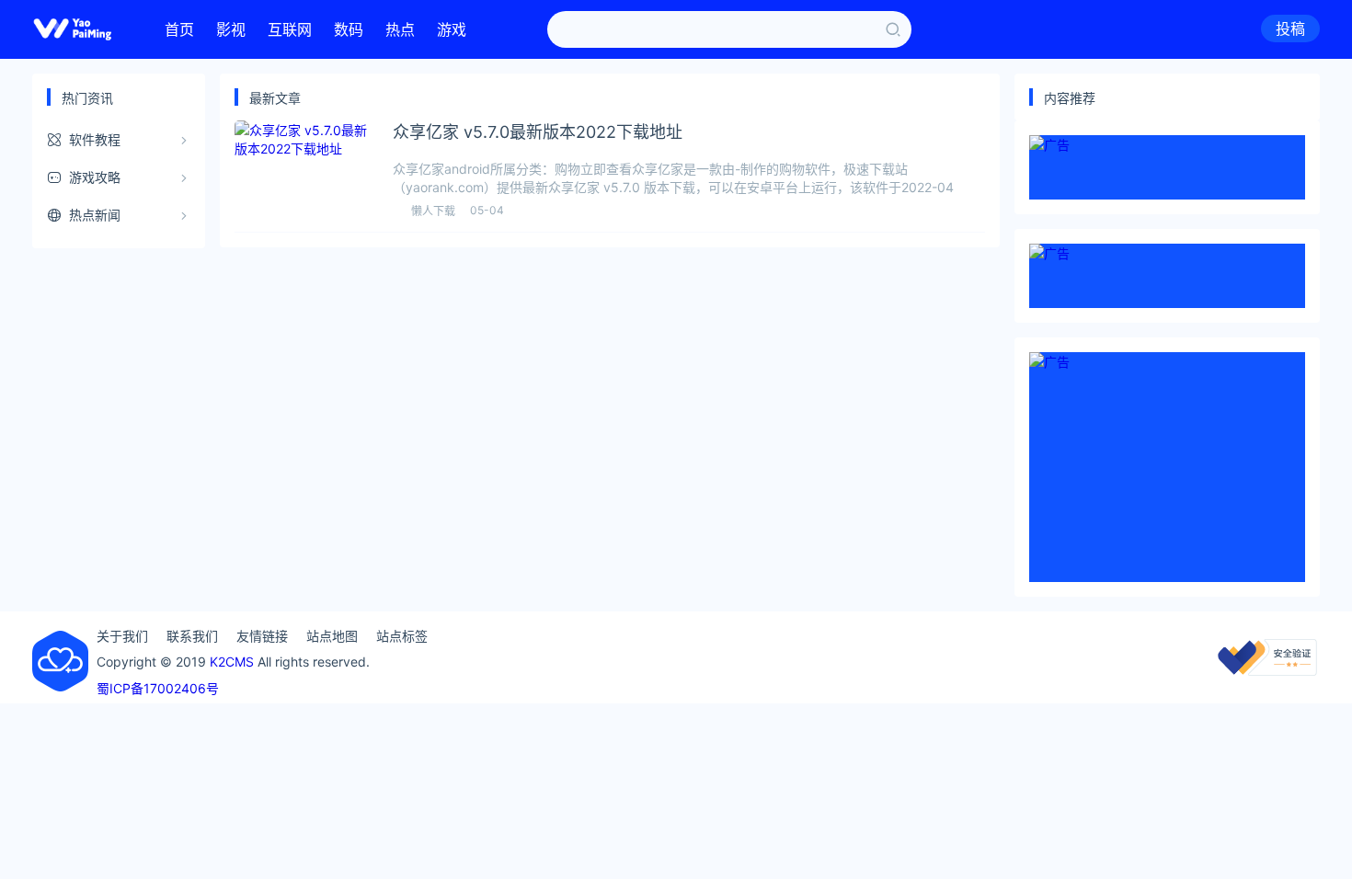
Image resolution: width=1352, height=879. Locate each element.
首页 (179, 29)
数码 (348, 29)
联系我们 (192, 636)
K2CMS (232, 661)
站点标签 (402, 636)
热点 (400, 29)
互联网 (290, 29)
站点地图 (332, 636)
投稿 (1290, 28)
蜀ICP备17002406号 (158, 688)
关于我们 (122, 636)
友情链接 (262, 636)
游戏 (451, 29)
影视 (231, 29)
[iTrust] (1267, 671)
